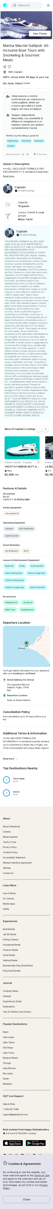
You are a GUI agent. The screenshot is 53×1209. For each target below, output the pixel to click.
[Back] (39, 429)
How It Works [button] (9, 893)
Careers (7, 831)
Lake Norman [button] (9, 1068)
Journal (7, 982)
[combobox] (26, 5)
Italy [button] (5, 83)
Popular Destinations (15, 1024)
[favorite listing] (9, 67)
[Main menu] (48, 5)
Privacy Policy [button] (10, 847)
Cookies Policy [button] (10, 852)
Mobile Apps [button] (9, 903)
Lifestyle (7, 996)
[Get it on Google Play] (36, 1143)
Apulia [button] (11, 83)
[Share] (4, 67)
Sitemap (7, 868)
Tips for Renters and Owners (17, 1011)
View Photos (40, 33)
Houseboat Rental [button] (11, 944)
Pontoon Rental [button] (10, 950)
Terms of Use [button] (41, 1175)
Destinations (9, 1006)
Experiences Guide (12, 1001)
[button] (22, 447)
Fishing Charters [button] (11, 939)
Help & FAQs (9, 1104)
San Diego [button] (8, 1047)
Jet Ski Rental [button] (9, 934)
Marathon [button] (7, 1084)
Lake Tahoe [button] (9, 1042)
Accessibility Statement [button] (14, 857)
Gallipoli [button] (18, 83)
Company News (10, 991)
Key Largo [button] (8, 1073)
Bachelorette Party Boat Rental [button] (18, 965)
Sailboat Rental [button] (10, 960)
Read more (8, 758)
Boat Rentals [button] (9, 929)
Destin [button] (6, 1078)
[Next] (45, 429)
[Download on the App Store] (13, 1143)
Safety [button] (6, 909)
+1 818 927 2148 (11, 1109)
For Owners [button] (8, 898)
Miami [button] (5, 1032)
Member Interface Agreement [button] (17, 862)
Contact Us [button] (8, 873)
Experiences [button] (10, 921)
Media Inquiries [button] (10, 837)
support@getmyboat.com (15, 1114)
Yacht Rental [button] (9, 955)
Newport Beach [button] (10, 1058)
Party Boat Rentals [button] (12, 970)
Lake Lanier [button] (8, 1037)
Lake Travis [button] (8, 1052)
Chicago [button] (7, 1063)
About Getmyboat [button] (11, 826)
